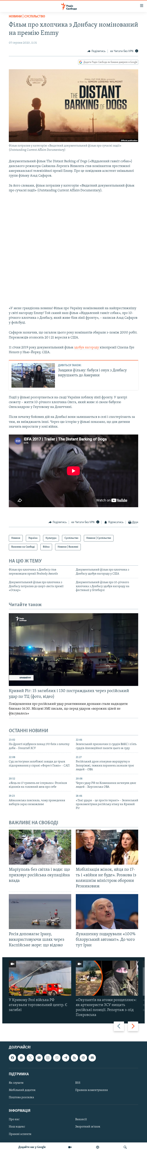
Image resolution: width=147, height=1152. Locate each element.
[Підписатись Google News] (21, 1057)
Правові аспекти (20, 1134)
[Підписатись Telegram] (65, 1057)
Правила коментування (91, 1090)
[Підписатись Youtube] (39, 1057)
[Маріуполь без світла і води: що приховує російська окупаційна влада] (40, 847)
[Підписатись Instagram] (47, 1057)
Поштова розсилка (21, 1097)
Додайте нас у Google (32, 1147)
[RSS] (74, 1057)
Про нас (14, 1119)
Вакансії (81, 1119)
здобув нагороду (87, 347)
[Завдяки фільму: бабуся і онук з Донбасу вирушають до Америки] (33, 375)
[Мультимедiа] (70, 1147)
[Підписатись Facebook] (12, 1057)
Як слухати (16, 1082)
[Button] (96, 51)
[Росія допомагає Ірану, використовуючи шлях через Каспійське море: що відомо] (40, 911)
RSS (77, 1082)
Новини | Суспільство (27, 16)
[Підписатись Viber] (56, 1057)
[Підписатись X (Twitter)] (30, 1057)
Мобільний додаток (22, 1090)
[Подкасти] (97, 1147)
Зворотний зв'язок (87, 1126)
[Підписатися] (92, 1057)
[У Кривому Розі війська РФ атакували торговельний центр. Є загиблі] (40, 978)
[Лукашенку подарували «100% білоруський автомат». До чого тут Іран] (107, 911)
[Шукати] (125, 1147)
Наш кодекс (17, 1126)
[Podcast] (83, 1057)
